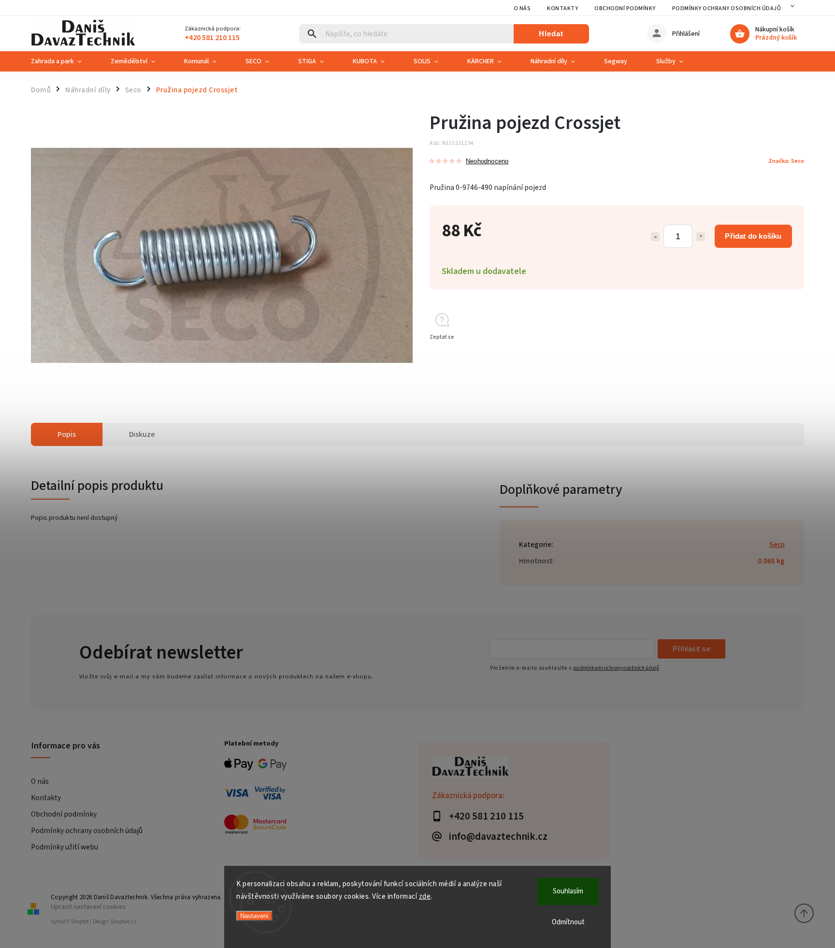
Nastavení (254, 915)
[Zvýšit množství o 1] (700, 236)
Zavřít (774, 354)
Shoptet (80, 922)
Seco (777, 544)
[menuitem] (63, 61)
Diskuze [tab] (142, 434)
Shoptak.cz (123, 922)
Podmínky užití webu (64, 847)
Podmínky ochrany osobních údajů (726, 8)
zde (425, 896)
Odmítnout (568, 922)
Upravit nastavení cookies (88, 907)
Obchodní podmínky (625, 8)
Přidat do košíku (753, 236)
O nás (522, 8)
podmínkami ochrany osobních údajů (616, 668)
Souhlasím (568, 891)
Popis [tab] (67, 434)
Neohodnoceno (487, 161)
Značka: (786, 161)
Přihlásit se (691, 649)
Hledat (551, 33)
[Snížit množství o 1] (655, 236)
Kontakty (562, 8)
